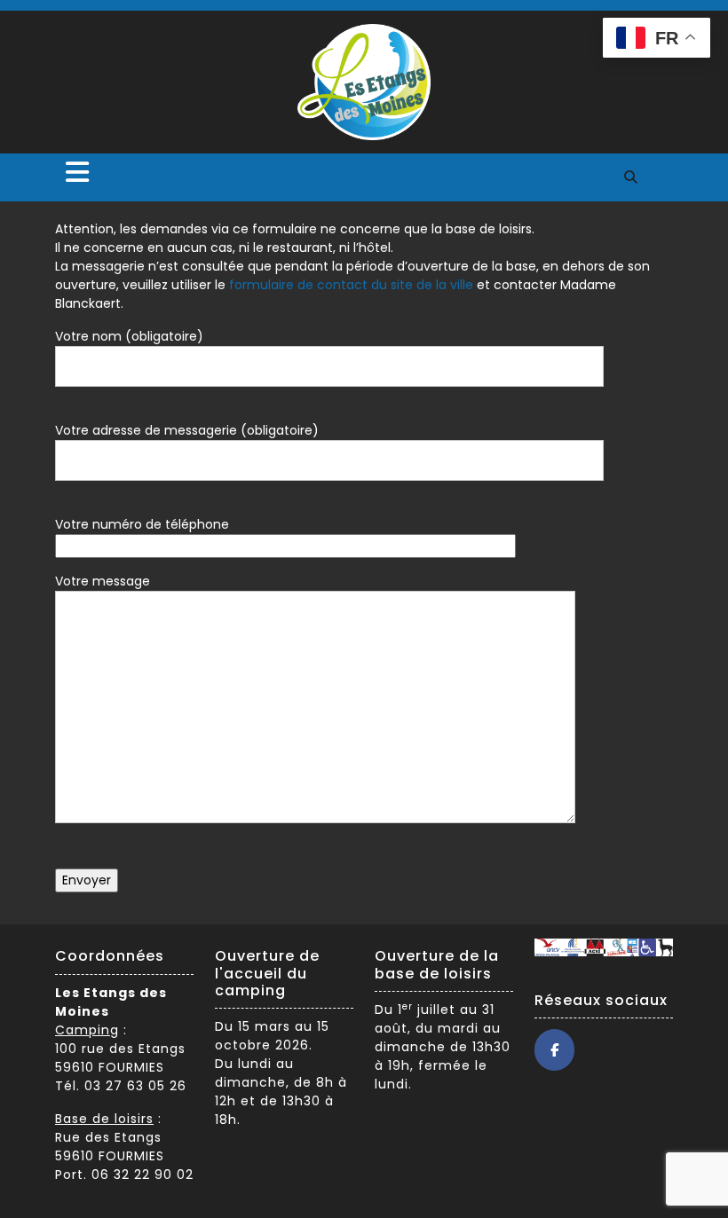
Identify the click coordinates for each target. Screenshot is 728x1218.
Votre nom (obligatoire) (129, 336)
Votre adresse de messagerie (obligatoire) (187, 430)
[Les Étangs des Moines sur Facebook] (554, 1050)
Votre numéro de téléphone (142, 524)
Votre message (102, 581)
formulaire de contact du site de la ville (351, 285)
